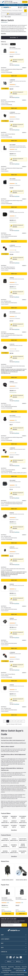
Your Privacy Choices (5, 972)
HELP (2, 943)
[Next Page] (23, 721)
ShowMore (14, 830)
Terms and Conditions (6, 968)
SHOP (2, 934)
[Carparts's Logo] (7, 7)
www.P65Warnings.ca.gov (5, 373)
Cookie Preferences (19, 970)
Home (2, 16)
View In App (25, 1)
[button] (14, 2)
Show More (3, 33)
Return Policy (17, 966)
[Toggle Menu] (2, 7)
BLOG (2, 947)
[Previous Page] (4, 721)
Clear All (13, 44)
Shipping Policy (4, 966)
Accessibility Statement (7, 970)
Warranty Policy (11, 966)
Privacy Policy (24, 966)
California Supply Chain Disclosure (19, 968)
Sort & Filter (13, 37)
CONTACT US (4, 951)
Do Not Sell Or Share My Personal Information (18, 972)
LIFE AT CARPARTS (5, 939)
